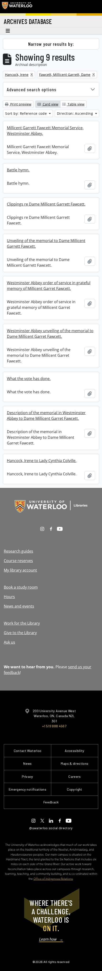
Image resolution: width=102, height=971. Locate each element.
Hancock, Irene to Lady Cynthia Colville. (41, 460)
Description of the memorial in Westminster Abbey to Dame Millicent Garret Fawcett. (46, 415)
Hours (9, 596)
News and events (19, 606)
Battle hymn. (18, 170)
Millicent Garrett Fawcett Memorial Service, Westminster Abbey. (45, 130)
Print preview (20, 104)
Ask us (9, 642)
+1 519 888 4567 (54, 726)
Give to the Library (20, 632)
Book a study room (21, 587)
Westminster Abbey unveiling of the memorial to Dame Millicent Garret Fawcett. (50, 333)
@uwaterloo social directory (51, 828)
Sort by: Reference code (26, 113)
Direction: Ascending (75, 113)
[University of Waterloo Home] (17, 6)
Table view (75, 104)
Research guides (18, 551)
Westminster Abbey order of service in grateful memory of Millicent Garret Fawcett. (48, 285)
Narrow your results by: (51, 44)
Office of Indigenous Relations (53, 878)
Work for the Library (22, 623)
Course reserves (18, 560)
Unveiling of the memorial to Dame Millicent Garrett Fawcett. (46, 243)
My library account (20, 570)
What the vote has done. (29, 378)
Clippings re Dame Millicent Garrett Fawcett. (46, 204)
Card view (50, 104)
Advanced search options (31, 89)
